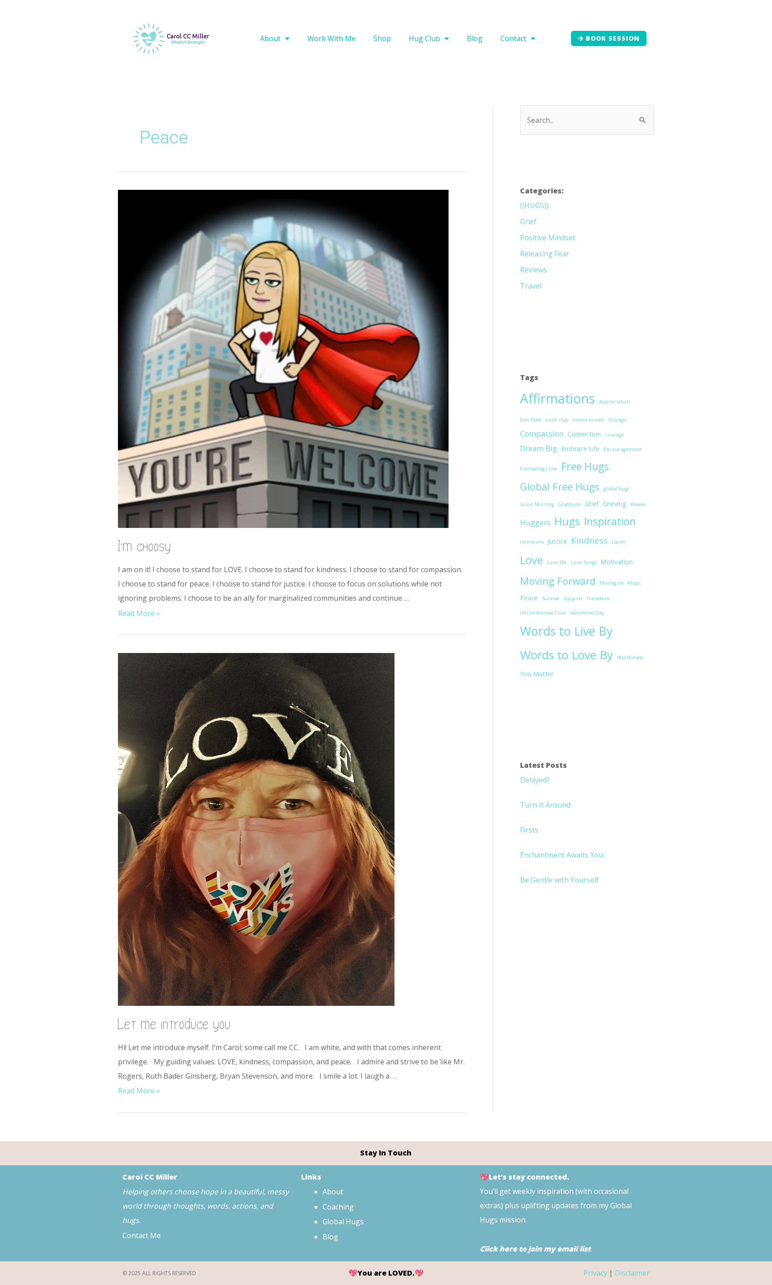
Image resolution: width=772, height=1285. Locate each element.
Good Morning (537, 504)
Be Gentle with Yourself (559, 880)
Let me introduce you (174, 1024)
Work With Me (331, 38)
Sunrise (550, 598)
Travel (530, 286)
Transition (598, 598)
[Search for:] (587, 120)
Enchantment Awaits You (561, 855)
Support (573, 598)
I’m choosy (145, 546)
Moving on (612, 583)
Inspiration (610, 521)
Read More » (139, 613)
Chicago (617, 420)
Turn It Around (545, 805)
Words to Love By (566, 655)
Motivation (616, 561)
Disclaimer (632, 1273)
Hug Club (424, 38)
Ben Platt (530, 420)
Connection (584, 434)
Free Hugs (585, 466)
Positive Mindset (547, 238)
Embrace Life (580, 448)
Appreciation (614, 401)
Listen (618, 542)
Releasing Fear (544, 254)
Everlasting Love (538, 468)
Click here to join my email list (535, 1249)
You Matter (537, 674)
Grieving (614, 503)
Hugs (567, 521)
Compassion (541, 433)
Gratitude (569, 504)
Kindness (589, 540)
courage (614, 434)
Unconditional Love (543, 613)
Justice (557, 541)
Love (531, 560)
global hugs (616, 489)
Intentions (532, 542)
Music (634, 583)
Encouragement (623, 449)
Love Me (557, 562)
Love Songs (583, 562)
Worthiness (630, 657)
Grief (528, 221)
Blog (474, 38)
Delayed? (535, 780)
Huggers (535, 522)
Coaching (338, 1207)
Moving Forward (558, 580)
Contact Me (142, 1235)
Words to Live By (566, 631)
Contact (513, 38)
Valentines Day (587, 613)
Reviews (533, 270)
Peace (529, 598)
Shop (382, 38)
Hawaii (638, 504)
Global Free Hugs (560, 486)
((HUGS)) (534, 205)
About (270, 38)
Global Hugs (343, 1221)
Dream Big (538, 448)
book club (557, 420)
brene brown (588, 420)
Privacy (595, 1273)
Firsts (529, 830)
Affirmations (557, 398)
